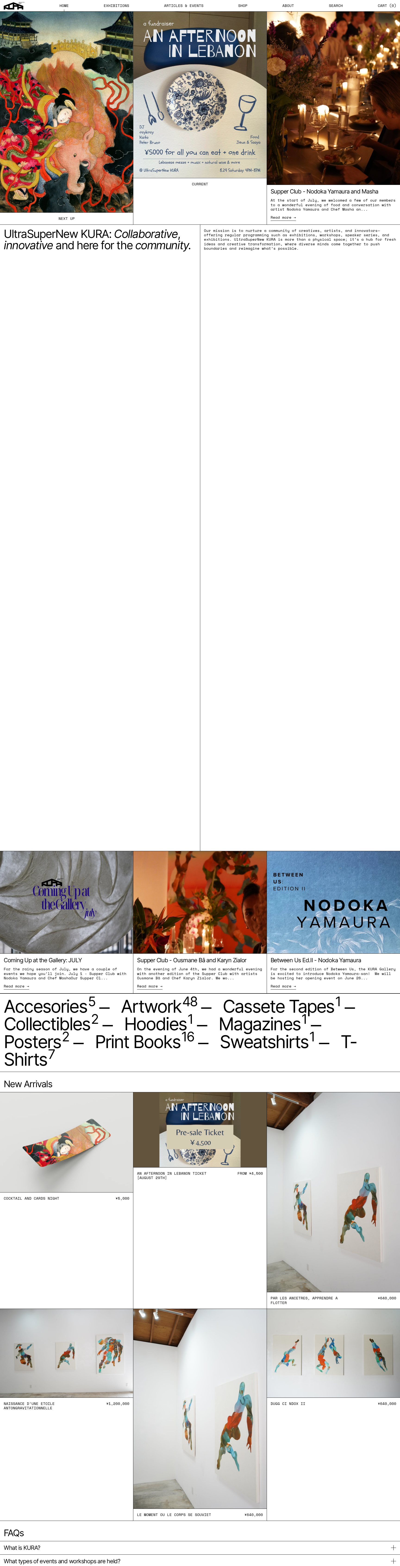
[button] (336, 5)
